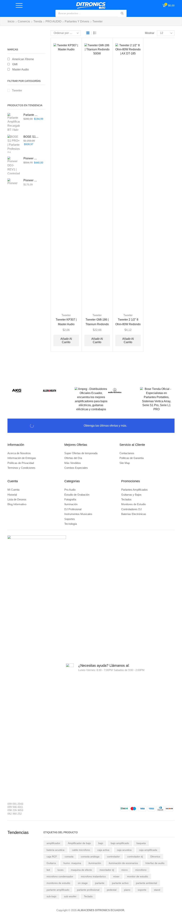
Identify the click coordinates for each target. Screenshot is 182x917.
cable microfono (81, 850)
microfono (140, 869)
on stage (83, 883)
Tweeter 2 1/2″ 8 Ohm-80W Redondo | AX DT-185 (128, 324)
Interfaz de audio (154, 863)
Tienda (37, 21)
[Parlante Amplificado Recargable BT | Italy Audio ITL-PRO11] (13, 122)
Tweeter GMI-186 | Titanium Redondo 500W (97, 324)
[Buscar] (122, 13)
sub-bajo (51, 896)
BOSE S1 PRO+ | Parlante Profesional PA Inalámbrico (31, 136)
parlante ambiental (146, 883)
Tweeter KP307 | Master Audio (66, 322)
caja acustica (124, 850)
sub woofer (70, 896)
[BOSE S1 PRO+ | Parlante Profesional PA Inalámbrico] (13, 144)
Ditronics (155, 856)
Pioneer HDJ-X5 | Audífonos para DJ (31, 180)
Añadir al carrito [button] (66, 340)
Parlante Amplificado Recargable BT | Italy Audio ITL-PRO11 (31, 114)
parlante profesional (88, 889)
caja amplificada (148, 850)
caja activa (103, 850)
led (48, 869)
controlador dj (135, 856)
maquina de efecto (81, 869)
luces (60, 869)
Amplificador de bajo (79, 843)
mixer (116, 876)
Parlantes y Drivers (77, 21)
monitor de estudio (137, 876)
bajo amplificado (120, 843)
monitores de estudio (58, 883)
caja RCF (52, 856)
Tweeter (66, 315)
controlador (113, 856)
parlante (99, 883)
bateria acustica (55, 850)
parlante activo (120, 883)
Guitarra (51, 863)
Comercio (24, 21)
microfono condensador (60, 876)
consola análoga (90, 856)
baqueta (141, 843)
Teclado (88, 896)
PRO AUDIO (53, 21)
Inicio (11, 21)
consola (69, 856)
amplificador (53, 843)
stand (157, 889)
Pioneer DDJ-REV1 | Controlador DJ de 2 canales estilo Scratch (31, 158)
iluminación (95, 863)
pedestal (111, 889)
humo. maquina (72, 863)
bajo (100, 843)
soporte (142, 889)
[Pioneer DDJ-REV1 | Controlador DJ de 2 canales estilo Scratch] (13, 165)
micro (124, 869)
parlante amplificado (58, 889)
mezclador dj (107, 869)
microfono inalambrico (93, 876)
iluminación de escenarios (123, 863)
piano (127, 889)
